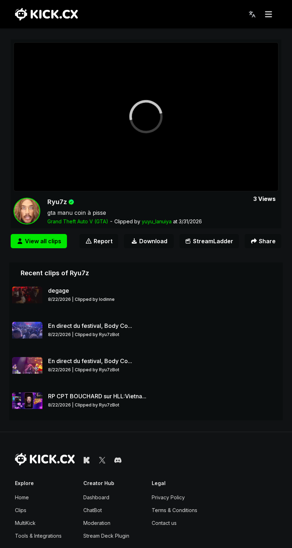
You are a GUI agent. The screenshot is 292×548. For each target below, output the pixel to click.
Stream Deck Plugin (106, 536)
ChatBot (92, 510)
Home (22, 497)
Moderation (96, 523)
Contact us (164, 523)
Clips (20, 510)
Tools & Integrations (38, 536)
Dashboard (96, 497)
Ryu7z (57, 202)
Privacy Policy (168, 497)
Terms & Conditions (174, 510)
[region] (146, 116)
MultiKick (25, 523)
